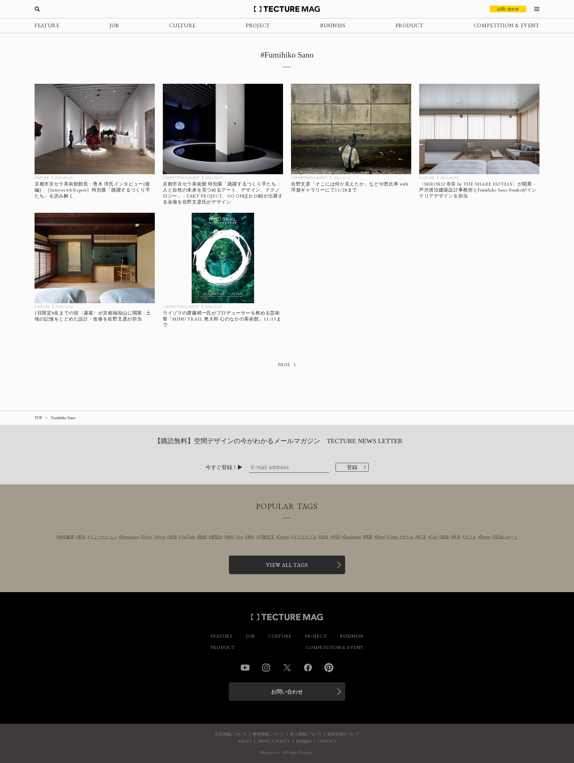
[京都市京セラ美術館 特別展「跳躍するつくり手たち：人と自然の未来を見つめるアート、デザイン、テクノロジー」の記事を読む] (223, 129)
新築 (445, 537)
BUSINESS (332, 25)
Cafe (433, 537)
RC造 (422, 537)
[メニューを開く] (536, 9)
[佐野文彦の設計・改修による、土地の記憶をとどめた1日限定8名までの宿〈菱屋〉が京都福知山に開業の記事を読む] (95, 258)
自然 (325, 537)
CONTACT (327, 741)
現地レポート (506, 537)
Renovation (130, 537)
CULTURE (182, 25)
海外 (230, 537)
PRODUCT (410, 25)
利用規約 (304, 741)
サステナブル (305, 537)
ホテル (408, 537)
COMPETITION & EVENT (506, 25)
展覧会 (217, 537)
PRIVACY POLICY (273, 741)
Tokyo (147, 537)
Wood (160, 537)
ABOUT (245, 741)
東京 (82, 537)
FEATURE (47, 25)
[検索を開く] (37, 9)
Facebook (308, 667)
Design (283, 537)
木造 (173, 537)
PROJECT (258, 25)
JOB (114, 25)
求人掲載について (306, 734)
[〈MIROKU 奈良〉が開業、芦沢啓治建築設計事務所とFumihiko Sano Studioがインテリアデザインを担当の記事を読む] (479, 129)
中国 (336, 537)
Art (240, 537)
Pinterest (329, 667)
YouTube (188, 537)
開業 (369, 537)
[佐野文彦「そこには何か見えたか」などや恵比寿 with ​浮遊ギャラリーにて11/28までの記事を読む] (351, 129)
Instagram (266, 667)
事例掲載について (268, 734)
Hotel (380, 537)
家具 (457, 537)
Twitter (287, 667)
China (393, 537)
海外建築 (66, 537)
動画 (203, 537)
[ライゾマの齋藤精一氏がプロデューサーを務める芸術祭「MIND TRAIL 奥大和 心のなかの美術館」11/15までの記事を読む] (223, 258)
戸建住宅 (266, 537)
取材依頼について (343, 734)
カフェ (470, 537)
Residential (352, 537)
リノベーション (103, 537)
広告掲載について (231, 734)
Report (485, 537)
